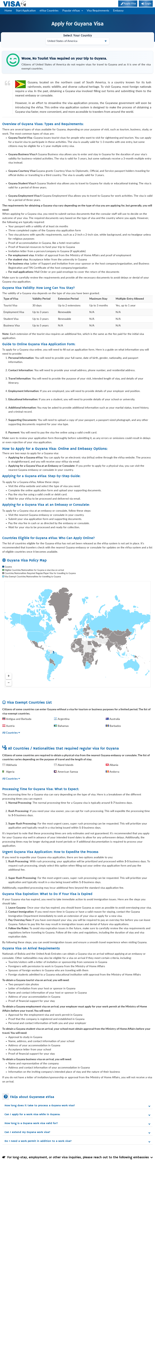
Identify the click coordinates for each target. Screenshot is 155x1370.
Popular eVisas (71, 10)
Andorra (114, 772)
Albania (113, 765)
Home (8, 10)
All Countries (10, 732)
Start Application (26, 10)
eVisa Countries (49, 10)
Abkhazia (11, 765)
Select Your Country (77, 36)
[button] (77, 1106)
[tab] (77, 1105)
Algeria (9, 772)
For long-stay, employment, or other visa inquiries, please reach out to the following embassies (77, 1157)
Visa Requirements (98, 10)
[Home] (14, 3)
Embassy (118, 10)
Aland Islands (65, 765)
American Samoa (67, 772)
